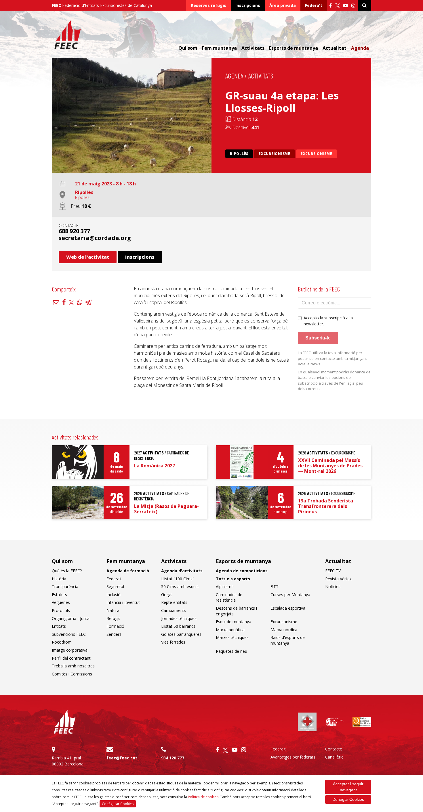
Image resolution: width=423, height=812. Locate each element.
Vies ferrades (173, 642)
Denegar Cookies (348, 799)
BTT (274, 586)
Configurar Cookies (118, 803)
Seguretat (115, 586)
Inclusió (113, 594)
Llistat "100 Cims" (177, 578)
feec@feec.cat (121, 758)
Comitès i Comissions (72, 674)
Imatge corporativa (69, 650)
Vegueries (61, 602)
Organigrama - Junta (70, 618)
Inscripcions (247, 5)
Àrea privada (282, 5)
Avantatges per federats (292, 757)
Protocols (61, 610)
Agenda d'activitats (182, 570)
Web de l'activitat (87, 257)
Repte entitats (174, 602)
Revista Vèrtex (338, 578)
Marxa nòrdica (283, 629)
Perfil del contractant (71, 658)
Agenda (360, 48)
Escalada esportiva (287, 608)
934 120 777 (172, 758)
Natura (112, 610)
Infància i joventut (123, 602)
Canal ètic (334, 757)
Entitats (59, 626)
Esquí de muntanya (233, 621)
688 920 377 (74, 231)
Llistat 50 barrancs (178, 626)
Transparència (65, 586)
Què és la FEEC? (67, 570)
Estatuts (59, 594)
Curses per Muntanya (290, 594)
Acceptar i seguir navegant (348, 787)
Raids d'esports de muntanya (287, 640)
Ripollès (239, 153)
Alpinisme (225, 586)
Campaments (173, 610)
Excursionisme (274, 153)
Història (59, 578)
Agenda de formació (127, 570)
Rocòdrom (62, 642)
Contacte (333, 749)
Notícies (332, 586)
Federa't (313, 5)
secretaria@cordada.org (95, 238)
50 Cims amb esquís (180, 586)
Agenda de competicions (242, 570)
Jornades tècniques (179, 618)
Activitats (260, 76)
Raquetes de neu (231, 651)
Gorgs (166, 594)
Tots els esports (233, 578)
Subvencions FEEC (69, 634)
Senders (113, 634)
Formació (115, 626)
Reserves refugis (208, 5)
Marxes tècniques (232, 637)
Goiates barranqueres (181, 634)
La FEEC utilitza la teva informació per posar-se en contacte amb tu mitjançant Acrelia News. (332, 358)
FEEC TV (333, 570)
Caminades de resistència (229, 597)
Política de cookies (203, 796)
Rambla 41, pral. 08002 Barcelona (67, 761)
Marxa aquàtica (230, 629)
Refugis (113, 618)
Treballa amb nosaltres (73, 666)
